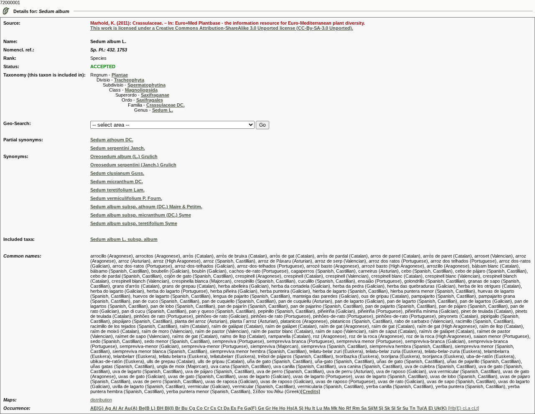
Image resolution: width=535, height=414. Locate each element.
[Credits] (310, 391)
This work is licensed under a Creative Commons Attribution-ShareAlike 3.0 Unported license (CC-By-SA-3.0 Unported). (221, 28)
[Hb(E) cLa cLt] (284, 408)
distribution (101, 399)
